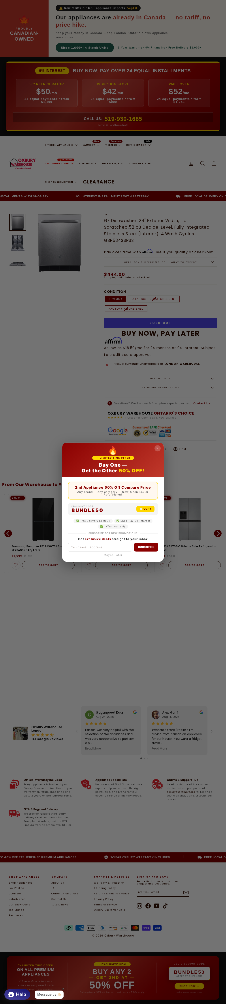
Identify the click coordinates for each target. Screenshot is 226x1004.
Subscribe (146, 546)
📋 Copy (145, 508)
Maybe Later (113, 554)
